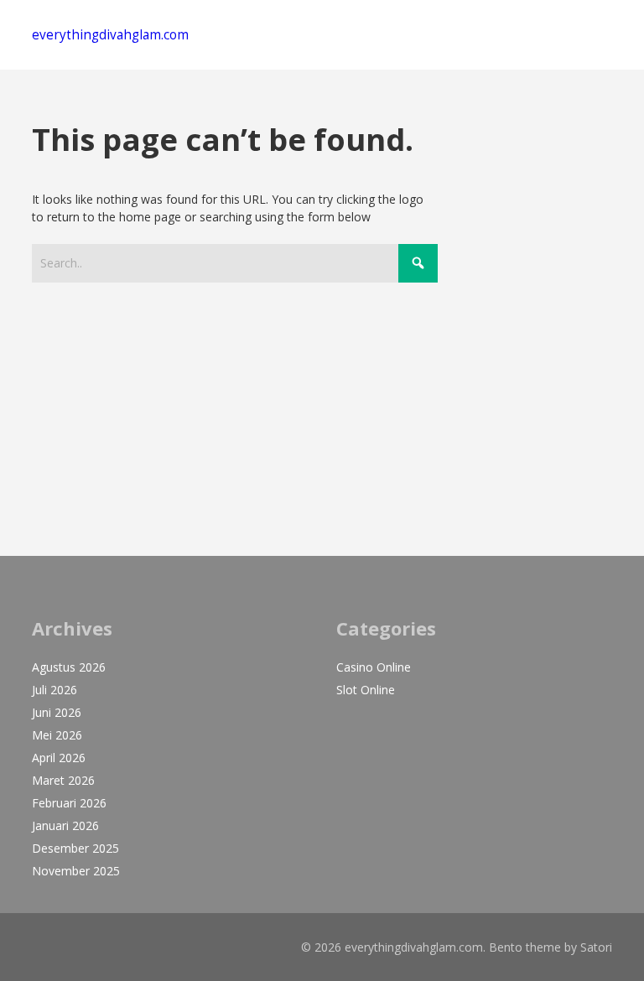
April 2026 (59, 758)
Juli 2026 (54, 690)
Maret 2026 (63, 780)
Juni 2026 (56, 712)
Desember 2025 (75, 848)
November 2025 (76, 871)
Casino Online (373, 667)
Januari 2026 (65, 825)
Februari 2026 (69, 803)
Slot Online (365, 690)
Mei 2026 (57, 735)
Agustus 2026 (69, 667)
